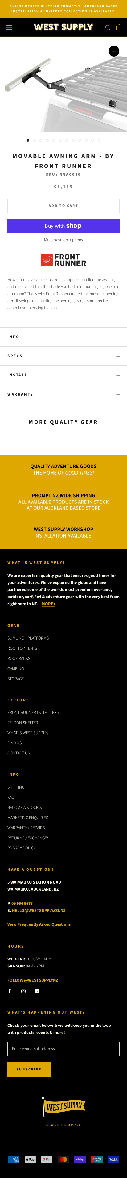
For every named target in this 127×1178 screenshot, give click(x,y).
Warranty (20, 394)
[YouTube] (37, 991)
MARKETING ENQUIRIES (27, 818)
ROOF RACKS (18, 659)
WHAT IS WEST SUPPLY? (28, 733)
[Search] (108, 27)
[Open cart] (118, 27)
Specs (15, 356)
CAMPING (15, 669)
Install (17, 375)
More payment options (63, 240)
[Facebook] (9, 991)
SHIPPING (15, 787)
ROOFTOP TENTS (22, 648)
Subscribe (29, 1069)
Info (13, 337)
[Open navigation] (9, 27)
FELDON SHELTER (22, 723)
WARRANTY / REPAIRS (26, 828)
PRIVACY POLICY (21, 848)
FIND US (14, 743)
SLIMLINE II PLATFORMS (28, 638)
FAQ (10, 797)
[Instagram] (23, 991)
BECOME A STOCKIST (25, 808)
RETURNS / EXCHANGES (28, 838)
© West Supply (63, 1125)
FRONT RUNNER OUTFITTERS (33, 713)
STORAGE (15, 679)
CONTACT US (18, 753)
